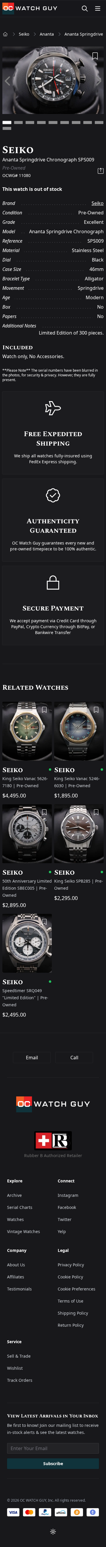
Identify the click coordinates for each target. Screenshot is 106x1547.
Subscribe (53, 1463)
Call (74, 1057)
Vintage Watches (23, 1231)
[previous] (8, 81)
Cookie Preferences (76, 1289)
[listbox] (53, 81)
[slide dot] (6, 122)
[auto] (53, 1532)
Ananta (47, 34)
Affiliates (15, 1277)
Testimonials (19, 1289)
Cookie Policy (70, 1277)
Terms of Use (70, 1301)
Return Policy (71, 1325)
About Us (16, 1265)
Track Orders (19, 1380)
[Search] (85, 8)
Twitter (65, 1219)
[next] (98, 81)
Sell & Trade (19, 1356)
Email (32, 1057)
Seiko (24, 34)
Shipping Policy (73, 1313)
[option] (53, 81)
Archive (14, 1195)
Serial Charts (19, 1207)
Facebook (67, 1207)
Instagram (68, 1195)
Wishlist (15, 1368)
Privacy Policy (71, 1265)
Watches (15, 1219)
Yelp (62, 1231)
